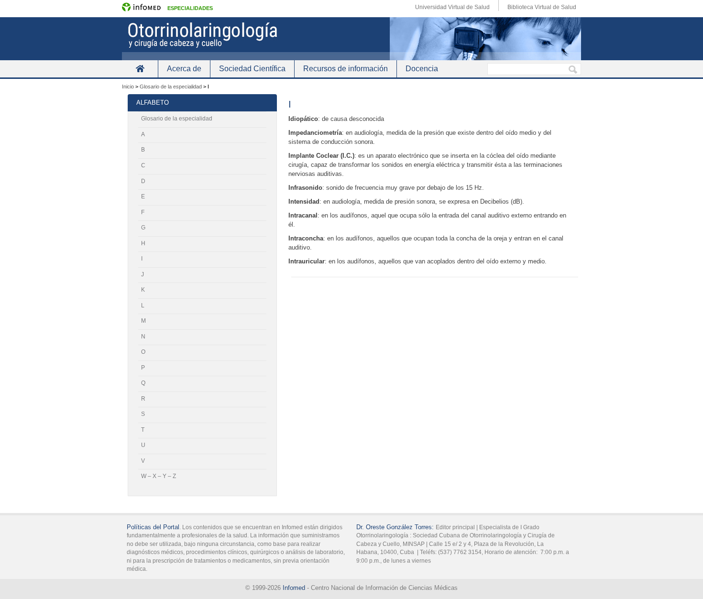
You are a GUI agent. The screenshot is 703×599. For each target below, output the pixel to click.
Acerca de (184, 69)
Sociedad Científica (252, 69)
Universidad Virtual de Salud (452, 7)
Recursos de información (345, 69)
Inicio (140, 68)
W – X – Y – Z (158, 476)
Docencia (422, 69)
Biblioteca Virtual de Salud (541, 7)
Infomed (294, 587)
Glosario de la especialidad (176, 118)
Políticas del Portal (153, 527)
